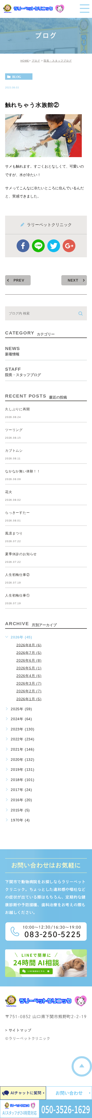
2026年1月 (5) (29, 699)
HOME (24, 60)
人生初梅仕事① (17, 595)
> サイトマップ (18, 1030)
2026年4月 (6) (29, 676)
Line (38, 245)
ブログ (36, 60)
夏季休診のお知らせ (21, 554)
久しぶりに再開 (17, 409)
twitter (53, 245)
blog (16, 76)
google (69, 245)
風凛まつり (14, 533)
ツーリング (14, 430)
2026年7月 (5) (29, 652)
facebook (23, 245)
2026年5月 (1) (29, 668)
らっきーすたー (17, 513)
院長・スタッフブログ (58, 60)
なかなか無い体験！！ (22, 471)
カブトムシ (14, 450)
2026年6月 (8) (29, 660)
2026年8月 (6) (29, 645)
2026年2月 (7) (29, 691)
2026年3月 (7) (29, 683)
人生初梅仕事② (17, 575)
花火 (8, 492)
